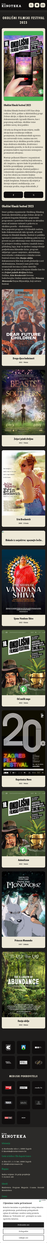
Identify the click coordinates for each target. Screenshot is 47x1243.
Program (16, 1187)
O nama (33, 1187)
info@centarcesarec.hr (13, 1164)
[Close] (42, 1201)
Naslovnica (6, 1187)
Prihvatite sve (23, 1225)
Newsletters (7, 1190)
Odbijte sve (23, 1238)
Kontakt (41, 1187)
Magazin (24, 1187)
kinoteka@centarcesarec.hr (15, 1151)
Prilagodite (23, 1231)
